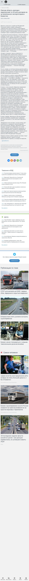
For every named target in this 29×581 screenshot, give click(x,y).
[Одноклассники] (11, 160)
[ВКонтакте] (8, 160)
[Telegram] (21, 160)
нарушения (18, 146)
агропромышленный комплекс (7, 147)
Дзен (2, 444)
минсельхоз (13, 146)
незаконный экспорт (5, 144)
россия (25, 147)
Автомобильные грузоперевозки (9, 382)
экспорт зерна (12, 144)
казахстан (22, 147)
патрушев (3, 148)
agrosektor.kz (5, 140)
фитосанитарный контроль (6, 146)
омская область (16, 147)
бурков (6, 148)
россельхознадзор (18, 144)
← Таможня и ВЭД (5, 7)
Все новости (4, 207)
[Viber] (14, 160)
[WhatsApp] (18, 160)
